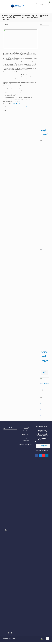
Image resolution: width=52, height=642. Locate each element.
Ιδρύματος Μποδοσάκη (17, 106)
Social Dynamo (26, 106)
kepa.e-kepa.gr (44, 439)
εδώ (19, 101)
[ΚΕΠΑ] (19, 6)
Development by (37, 639)
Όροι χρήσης (26, 427)
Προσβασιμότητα (26, 434)
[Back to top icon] (47, 638)
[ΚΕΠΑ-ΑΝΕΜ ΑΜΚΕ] (13, 6)
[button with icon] (36, 455)
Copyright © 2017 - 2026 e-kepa (9, 638)
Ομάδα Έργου (26, 430)
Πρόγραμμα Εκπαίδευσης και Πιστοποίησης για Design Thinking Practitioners (44, 132)
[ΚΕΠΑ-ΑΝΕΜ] (44, 383)
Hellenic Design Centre (17, 103)
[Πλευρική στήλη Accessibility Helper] (50, 1)
